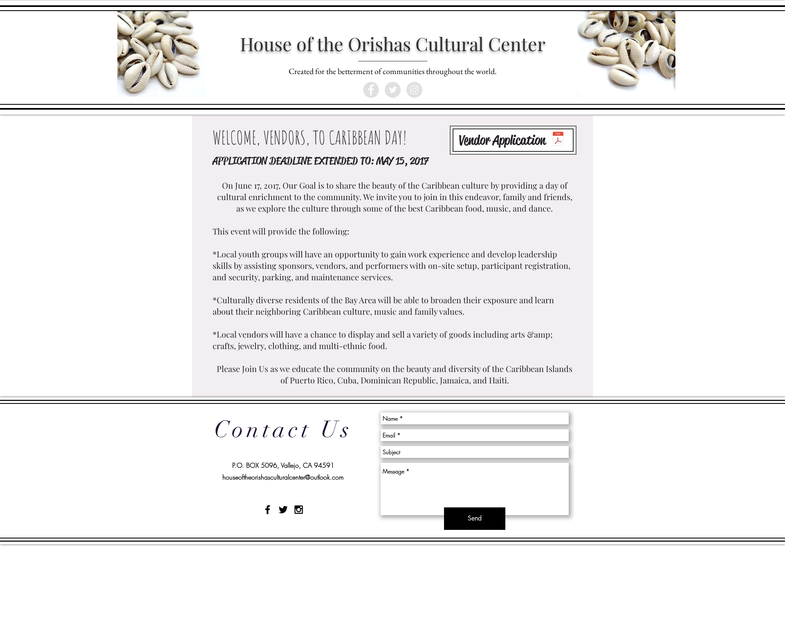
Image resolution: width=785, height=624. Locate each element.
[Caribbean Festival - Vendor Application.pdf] (557, 140)
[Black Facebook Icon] (268, 510)
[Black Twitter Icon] (283, 510)
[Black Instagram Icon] (299, 510)
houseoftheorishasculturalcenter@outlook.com (283, 477)
